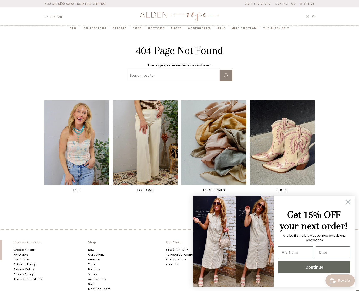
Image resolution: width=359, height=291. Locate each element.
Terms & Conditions (28, 279)
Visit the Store (257, 3)
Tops (91, 264)
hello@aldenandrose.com (185, 255)
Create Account (25, 250)
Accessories (97, 279)
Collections (96, 255)
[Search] (226, 75)
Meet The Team (99, 289)
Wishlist (307, 3)
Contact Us (285, 3)
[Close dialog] (348, 202)
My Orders (21, 255)
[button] (94, 28)
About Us (172, 264)
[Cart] (314, 17)
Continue (314, 267)
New (91, 250)
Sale (91, 284)
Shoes (92, 274)
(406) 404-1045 (177, 250)
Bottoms (94, 269)
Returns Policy (24, 269)
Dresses (94, 260)
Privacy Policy (23, 274)
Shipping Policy (25, 264)
